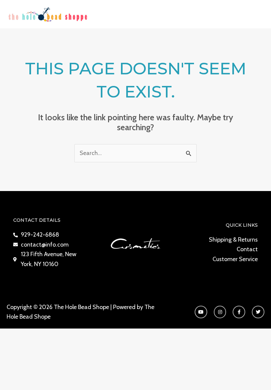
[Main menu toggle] (257, 14)
